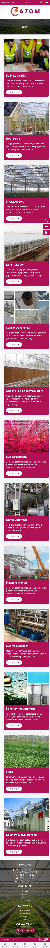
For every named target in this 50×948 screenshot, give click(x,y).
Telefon (35, 946)
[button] (42, 2)
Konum (25, 946)
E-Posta (45, 946)
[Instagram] (17, 930)
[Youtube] (32, 930)
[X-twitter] (22, 930)
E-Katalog (15, 946)
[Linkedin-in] (27, 930)
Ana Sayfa (5, 946)
